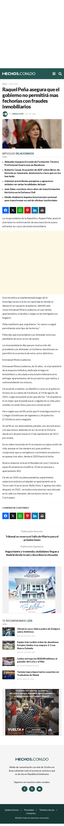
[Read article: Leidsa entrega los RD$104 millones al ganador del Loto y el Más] (8, 661)
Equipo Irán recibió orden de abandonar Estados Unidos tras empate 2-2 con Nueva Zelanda (38, 645)
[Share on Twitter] (13, 210)
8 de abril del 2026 (26, 679)
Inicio (4, 84)
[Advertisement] (32, 34)
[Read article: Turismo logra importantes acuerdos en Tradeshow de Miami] (8, 674)
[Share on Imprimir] (42, 210)
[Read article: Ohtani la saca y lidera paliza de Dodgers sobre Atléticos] (8, 631)
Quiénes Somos (12, 810)
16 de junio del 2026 (26, 652)
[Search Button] (60, 73)
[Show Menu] (54, 73)
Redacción (18, 114)
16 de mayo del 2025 (26, 636)
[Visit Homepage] (25, 73)
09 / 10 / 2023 (31, 114)
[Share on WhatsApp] (20, 210)
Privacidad (29, 810)
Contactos (31, 813)
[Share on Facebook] (5, 210)
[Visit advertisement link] (32, 590)
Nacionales (13, 84)
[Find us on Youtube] (39, 789)
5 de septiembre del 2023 (28, 666)
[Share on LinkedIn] (35, 210)
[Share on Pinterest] (27, 210)
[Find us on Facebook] (24, 789)
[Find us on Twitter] (32, 789)
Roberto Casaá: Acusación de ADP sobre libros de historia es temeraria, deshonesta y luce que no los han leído (33, 173)
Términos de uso (46, 810)
